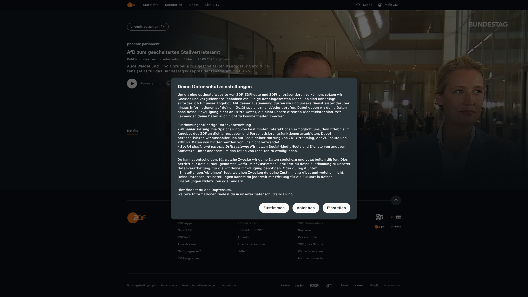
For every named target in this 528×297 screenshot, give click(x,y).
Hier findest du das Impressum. (205, 190)
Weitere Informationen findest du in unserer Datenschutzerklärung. (236, 194)
